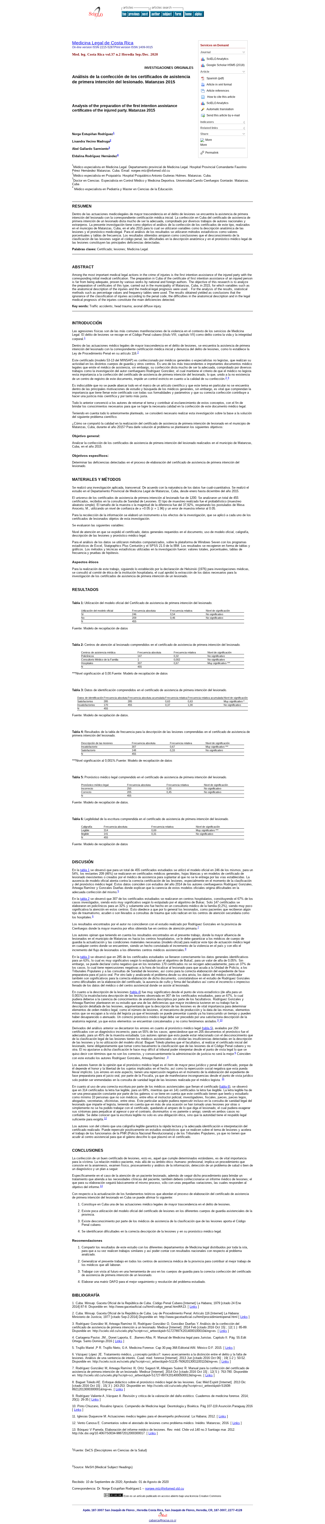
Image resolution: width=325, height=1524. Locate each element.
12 (105, 1118)
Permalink (211, 152)
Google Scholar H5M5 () (226, 65)
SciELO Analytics (217, 59)
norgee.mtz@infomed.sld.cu (164, 1488)
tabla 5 (207, 1028)
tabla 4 (135, 992)
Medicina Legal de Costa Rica (102, 42)
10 (221, 1020)
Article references (218, 90)
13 (101, 1185)
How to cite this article (221, 97)
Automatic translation (220, 109)
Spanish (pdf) (215, 78)
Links (193, 1306)
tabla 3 (84, 957)
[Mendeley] (202, 140)
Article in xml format (219, 84)
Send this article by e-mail (223, 115)
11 (223, 1078)
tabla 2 (84, 899)
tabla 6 (224, 1086)
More (208, 140)
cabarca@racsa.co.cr (162, 1520)
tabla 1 (84, 870)
